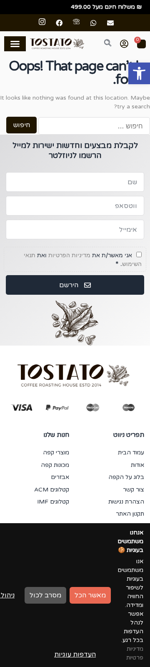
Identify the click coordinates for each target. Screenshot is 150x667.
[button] (139, 73)
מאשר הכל (90, 595)
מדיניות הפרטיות (69, 254)
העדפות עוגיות (75, 654)
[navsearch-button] (103, 43)
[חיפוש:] (94, 126)
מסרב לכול (45, 595)
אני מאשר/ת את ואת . (83, 259)
